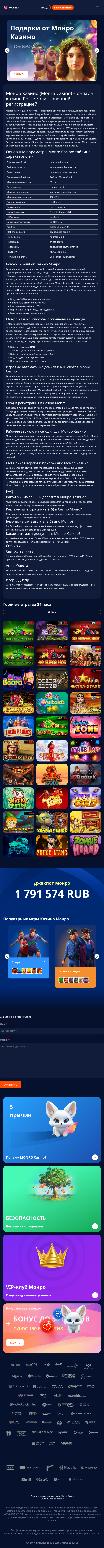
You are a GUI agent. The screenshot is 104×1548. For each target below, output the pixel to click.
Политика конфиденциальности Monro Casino (52, 1496)
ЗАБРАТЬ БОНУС (23, 74)
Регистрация (63, 7)
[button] (7, 956)
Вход (44, 7)
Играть (52, 611)
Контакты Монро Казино (52, 1498)
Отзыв (3, 1039)
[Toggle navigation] (97, 7)
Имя (2, 1024)
